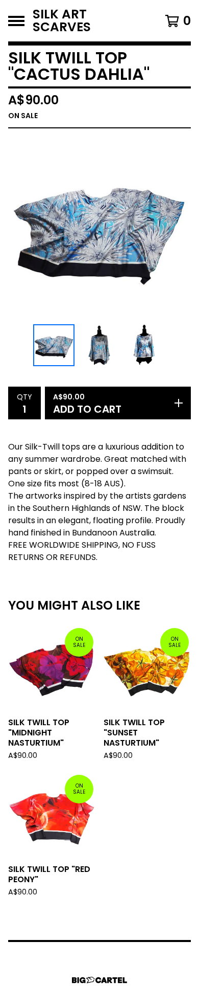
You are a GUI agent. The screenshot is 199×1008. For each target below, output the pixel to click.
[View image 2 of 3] (99, 345)
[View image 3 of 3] (145, 345)
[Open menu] (16, 21)
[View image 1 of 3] (54, 345)
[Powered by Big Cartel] (99, 980)
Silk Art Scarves (62, 20)
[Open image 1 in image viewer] (99, 228)
